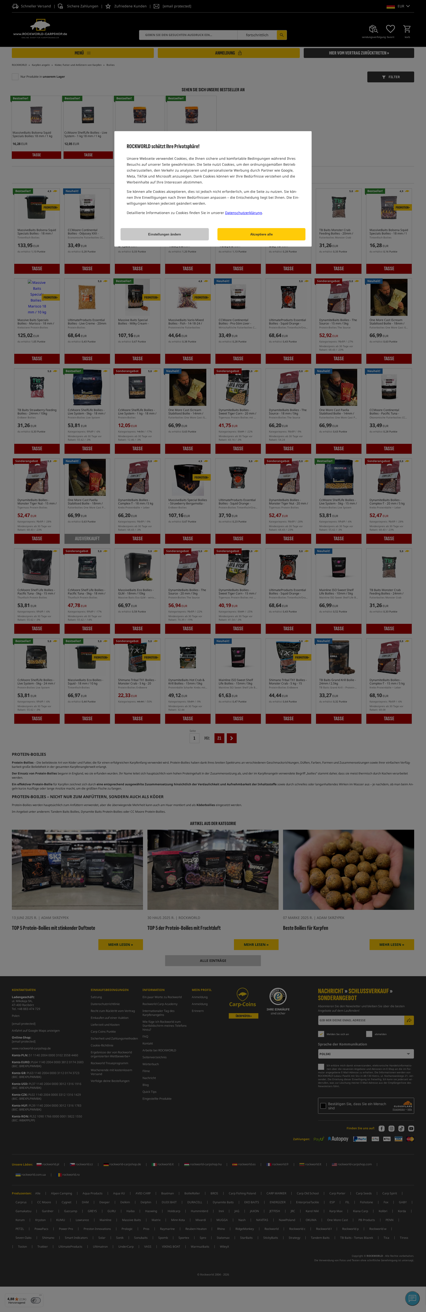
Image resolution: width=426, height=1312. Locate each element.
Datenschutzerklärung (243, 212)
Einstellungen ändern (164, 234)
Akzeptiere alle (261, 234)
